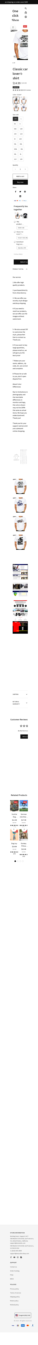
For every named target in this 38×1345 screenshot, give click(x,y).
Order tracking (14, 1271)
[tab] (15, 861)
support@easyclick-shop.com (19, 1253)
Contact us (13, 1267)
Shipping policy (15, 1297)
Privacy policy (14, 1289)
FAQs (11, 1275)
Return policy (14, 1301)
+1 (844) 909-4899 (16, 1251)
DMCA (12, 1279)
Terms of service (15, 1293)
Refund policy (14, 1305)
